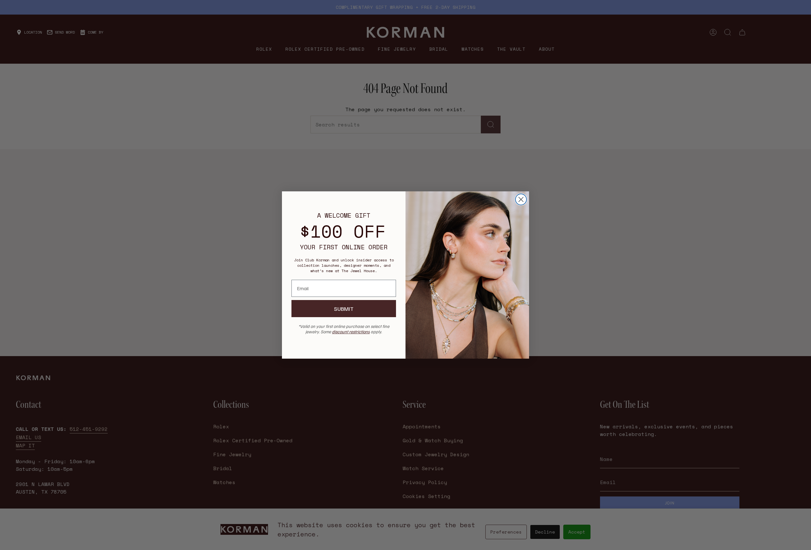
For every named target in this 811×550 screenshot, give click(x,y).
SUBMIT (344, 308)
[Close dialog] (521, 199)
